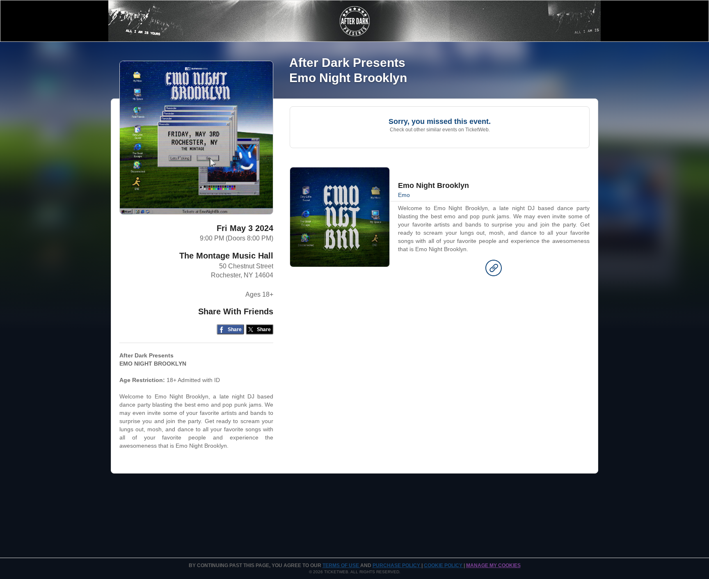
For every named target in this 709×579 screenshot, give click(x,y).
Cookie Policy (444, 565)
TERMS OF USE (341, 565)
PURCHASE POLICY (397, 565)
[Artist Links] (493, 270)
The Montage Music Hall (226, 255)
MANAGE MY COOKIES (493, 565)
